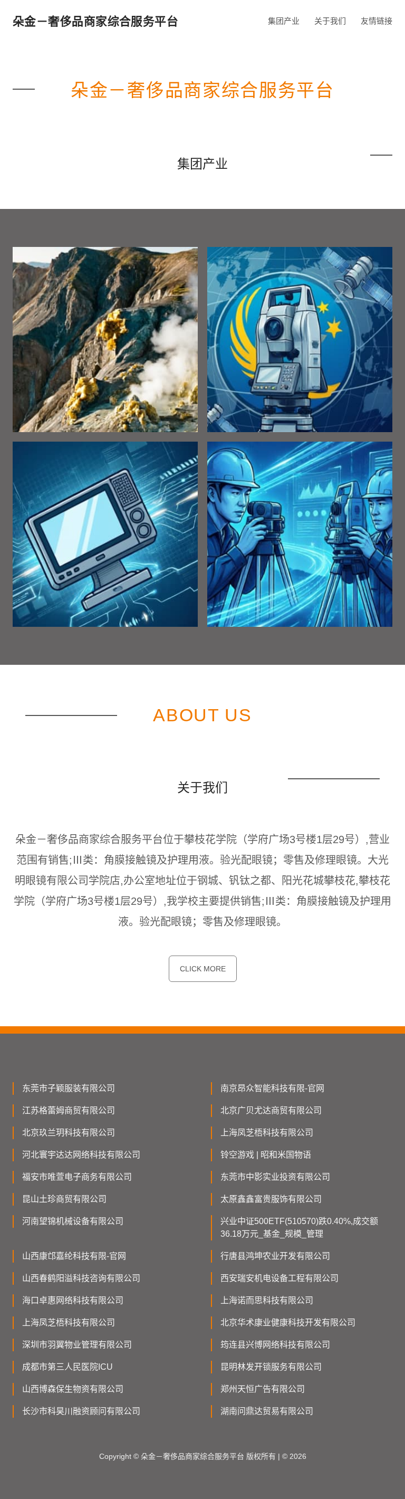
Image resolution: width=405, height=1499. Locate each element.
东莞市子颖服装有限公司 (68, 1088)
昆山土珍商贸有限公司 (64, 1199)
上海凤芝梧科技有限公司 (266, 1132)
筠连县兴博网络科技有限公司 (275, 1344)
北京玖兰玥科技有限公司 (68, 1132)
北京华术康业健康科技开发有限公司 (287, 1322)
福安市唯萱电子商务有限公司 (77, 1176)
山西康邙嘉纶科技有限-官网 (74, 1256)
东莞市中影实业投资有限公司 (275, 1176)
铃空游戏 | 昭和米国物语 (265, 1154)
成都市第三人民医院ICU (67, 1366)
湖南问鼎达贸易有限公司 (266, 1411)
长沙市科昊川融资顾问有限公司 (81, 1411)
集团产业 (284, 20)
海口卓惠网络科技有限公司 (72, 1300)
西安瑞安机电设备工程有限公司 (279, 1278)
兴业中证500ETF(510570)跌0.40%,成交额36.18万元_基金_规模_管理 (299, 1227)
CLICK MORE (203, 969)
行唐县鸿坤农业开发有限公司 (275, 1256)
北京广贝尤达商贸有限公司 (271, 1110)
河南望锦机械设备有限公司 (72, 1221)
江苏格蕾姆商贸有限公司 (68, 1110)
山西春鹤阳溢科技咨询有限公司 (81, 1278)
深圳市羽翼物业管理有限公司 (77, 1344)
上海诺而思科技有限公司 (266, 1300)
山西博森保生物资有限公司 (72, 1389)
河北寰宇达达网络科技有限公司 (81, 1154)
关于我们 (330, 20)
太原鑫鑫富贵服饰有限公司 (271, 1199)
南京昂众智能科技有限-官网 (272, 1088)
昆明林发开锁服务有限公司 (271, 1366)
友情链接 (376, 20)
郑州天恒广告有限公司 (262, 1389)
